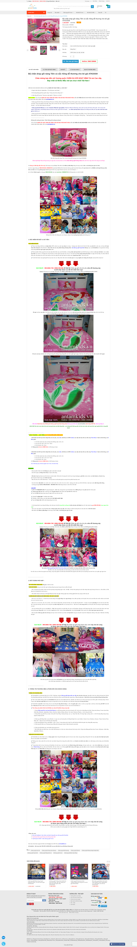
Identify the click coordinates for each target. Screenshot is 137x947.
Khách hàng (101, 1)
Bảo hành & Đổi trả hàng (76, 901)
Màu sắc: (64, 49)
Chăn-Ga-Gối (50, 312)
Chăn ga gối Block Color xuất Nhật (43, 722)
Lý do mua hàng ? (75, 69)
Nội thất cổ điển (66, 940)
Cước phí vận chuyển (75, 899)
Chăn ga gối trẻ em (58, 852)
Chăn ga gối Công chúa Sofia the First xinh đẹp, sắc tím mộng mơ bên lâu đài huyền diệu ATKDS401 (57, 882)
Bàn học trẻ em (58, 938)
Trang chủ (49, 12)
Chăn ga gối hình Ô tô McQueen (40, 113)
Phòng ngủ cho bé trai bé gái (38, 938)
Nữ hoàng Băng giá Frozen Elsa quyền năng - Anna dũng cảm (74, 101)
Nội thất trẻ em (29, 938)
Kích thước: (65, 46)
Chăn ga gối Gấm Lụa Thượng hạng (44, 724)
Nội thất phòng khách (81, 940)
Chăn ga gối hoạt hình (33, 852)
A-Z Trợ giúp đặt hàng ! (49, 69)
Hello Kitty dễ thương (95, 101)
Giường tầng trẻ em (46, 938)
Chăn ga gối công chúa (80, 938)
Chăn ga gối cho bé (35, 850)
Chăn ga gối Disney (75, 850)
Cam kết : (63, 69)
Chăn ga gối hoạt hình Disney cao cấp (86, 809)
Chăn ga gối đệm (102, 940)
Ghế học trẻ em (65, 938)
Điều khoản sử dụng (73, 912)
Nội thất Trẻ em (79, 12)
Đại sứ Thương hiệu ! (90, 69)
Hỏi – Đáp (73, 902)
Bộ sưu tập (108, 940)
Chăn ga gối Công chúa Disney (49, 850)
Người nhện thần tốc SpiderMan (61, 113)
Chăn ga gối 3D (95, 940)
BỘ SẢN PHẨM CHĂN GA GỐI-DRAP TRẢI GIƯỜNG (96, 97)
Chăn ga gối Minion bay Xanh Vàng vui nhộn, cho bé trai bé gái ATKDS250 (36, 882)
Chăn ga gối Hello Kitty (99, 938)
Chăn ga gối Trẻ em (67, 12)
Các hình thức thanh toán (76, 897)
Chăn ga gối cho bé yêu (79, 268)
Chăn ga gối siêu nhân (42, 940)
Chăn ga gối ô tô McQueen (89, 938)
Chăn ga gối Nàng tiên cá (45, 852)
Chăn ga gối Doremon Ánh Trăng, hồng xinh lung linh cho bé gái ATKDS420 (79, 882)
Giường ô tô (53, 938)
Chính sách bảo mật (63, 912)
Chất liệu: (64, 52)
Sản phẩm (57, 12)
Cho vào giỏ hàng (72, 61)
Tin (105, 12)
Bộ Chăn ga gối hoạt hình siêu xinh (79, 624)
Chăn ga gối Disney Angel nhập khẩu (90, 850)
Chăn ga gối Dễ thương (63, 850)
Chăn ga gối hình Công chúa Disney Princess (43, 101)
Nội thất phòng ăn (89, 940)
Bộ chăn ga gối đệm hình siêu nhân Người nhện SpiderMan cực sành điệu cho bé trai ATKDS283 (99, 882)
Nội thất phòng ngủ (73, 940)
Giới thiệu (95, 1)
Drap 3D (100, 12)
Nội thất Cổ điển (90, 12)
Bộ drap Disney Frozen (51, 940)
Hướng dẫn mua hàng (76, 895)
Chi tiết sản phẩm (33, 69)
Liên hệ (107, 1)
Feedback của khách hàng (31, 941)
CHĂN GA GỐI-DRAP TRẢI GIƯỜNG (95, 122)
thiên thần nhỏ (53, 234)
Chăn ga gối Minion (34, 940)
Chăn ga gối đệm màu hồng (70, 852)
